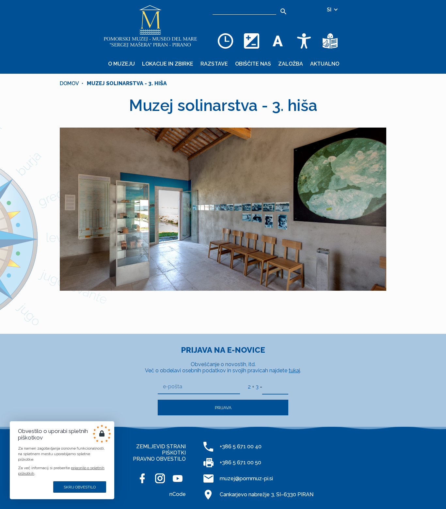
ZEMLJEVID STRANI (161, 446)
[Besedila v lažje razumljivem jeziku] (330, 41)
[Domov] (150, 26)
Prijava (223, 407)
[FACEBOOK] (142, 478)
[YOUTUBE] (177, 478)
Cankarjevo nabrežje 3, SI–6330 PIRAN (266, 494)
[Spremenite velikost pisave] (278, 41)
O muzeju (121, 64)
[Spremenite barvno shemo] (252, 41)
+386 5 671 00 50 (240, 462)
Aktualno (324, 64)
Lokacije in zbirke (167, 64)
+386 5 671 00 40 (241, 446)
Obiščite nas (253, 64)
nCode (177, 494)
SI (330, 10)
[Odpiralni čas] (226, 41)
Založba (290, 64)
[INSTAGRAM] (160, 478)
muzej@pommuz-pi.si (246, 478)
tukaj (294, 370)
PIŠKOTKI (174, 453)
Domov (69, 83)
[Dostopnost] (304, 41)
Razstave (214, 64)
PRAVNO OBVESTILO (159, 459)
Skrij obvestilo (80, 487)
